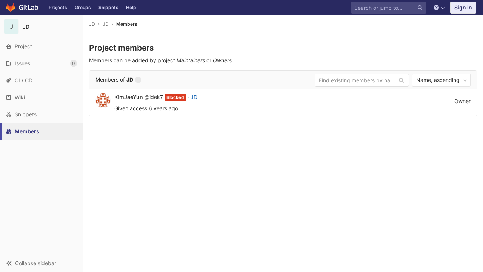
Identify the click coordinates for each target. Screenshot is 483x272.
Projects (58, 7)
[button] (41, 263)
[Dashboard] (22, 7)
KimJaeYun (128, 97)
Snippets (108, 7)
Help (131, 7)
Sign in (463, 7)
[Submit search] (401, 79)
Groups (83, 7)
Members (126, 24)
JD (92, 24)
